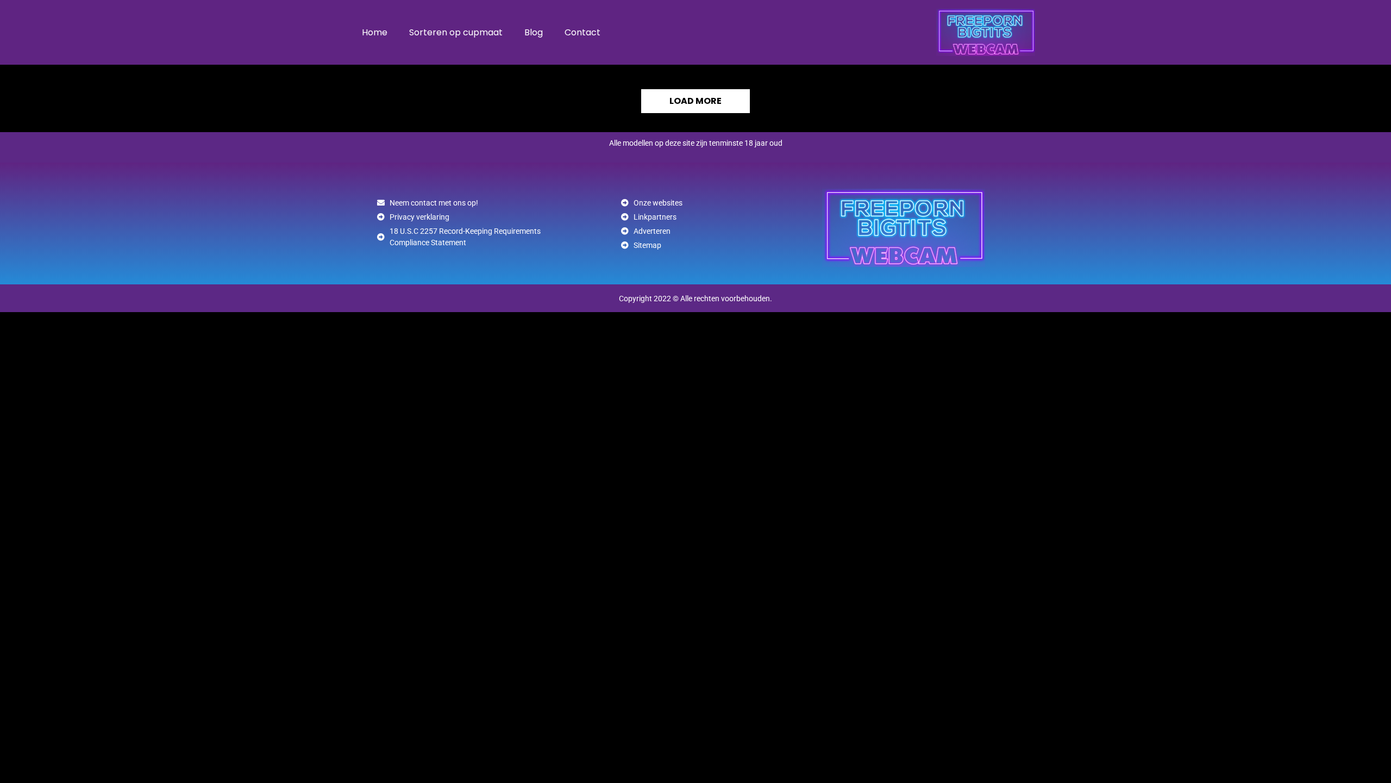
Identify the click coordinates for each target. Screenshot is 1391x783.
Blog (533, 32)
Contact (582, 32)
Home (374, 32)
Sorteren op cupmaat (456, 32)
